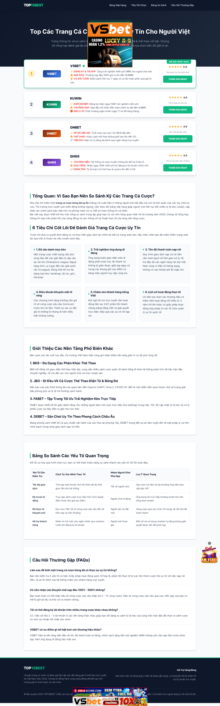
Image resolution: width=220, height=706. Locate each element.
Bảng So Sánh (158, 5)
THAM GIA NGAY (177, 79)
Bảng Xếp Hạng (117, 5)
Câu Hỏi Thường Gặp (182, 5)
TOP (33, 5)
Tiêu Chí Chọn (138, 5)
